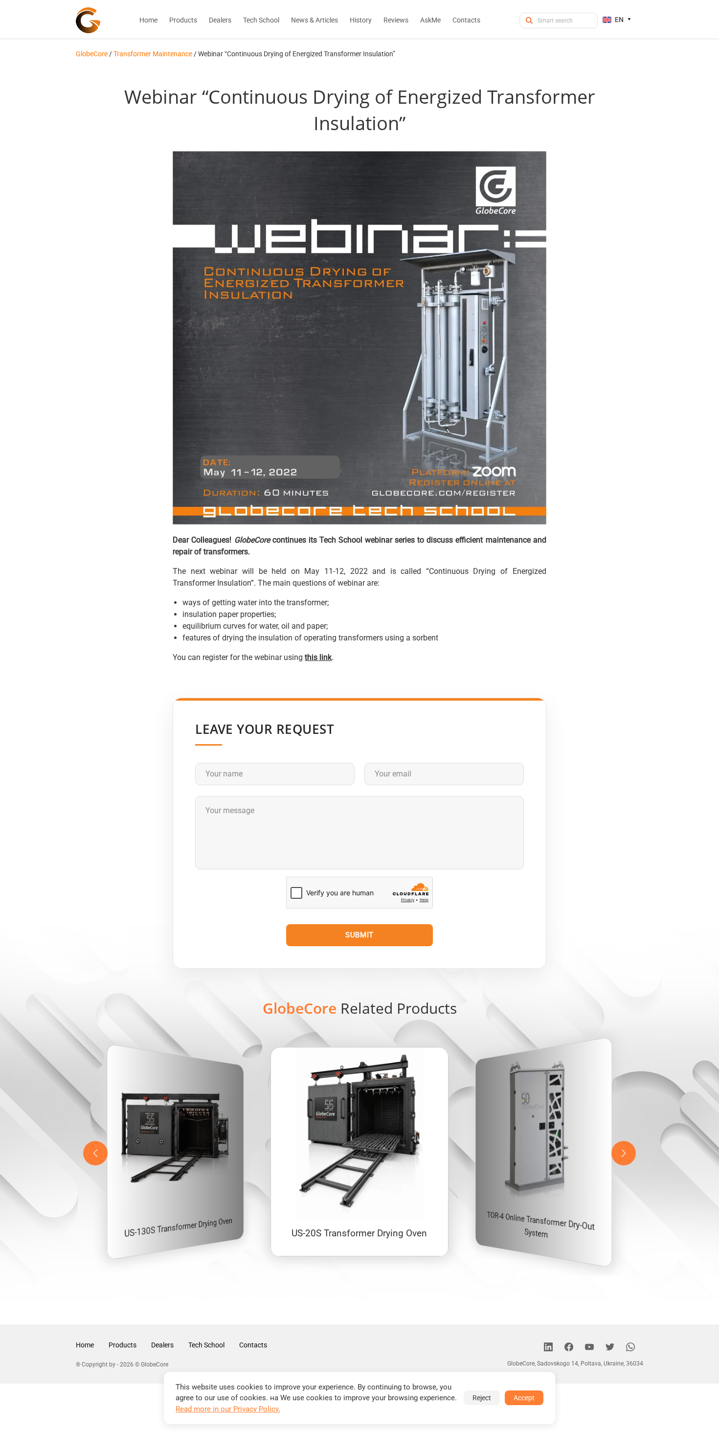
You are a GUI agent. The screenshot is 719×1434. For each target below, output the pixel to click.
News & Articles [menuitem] (314, 20)
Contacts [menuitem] (466, 20)
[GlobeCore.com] (88, 20)
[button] (623, 1153)
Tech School (206, 1345)
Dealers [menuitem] (220, 20)
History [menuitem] (361, 20)
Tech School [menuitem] (261, 20)
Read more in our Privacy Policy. (228, 1409)
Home (85, 1345)
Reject (481, 1398)
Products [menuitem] (183, 20)
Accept (524, 1398)
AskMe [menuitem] (430, 20)
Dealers (162, 1345)
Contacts (253, 1345)
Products (122, 1345)
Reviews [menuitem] (395, 20)
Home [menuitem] (148, 20)
